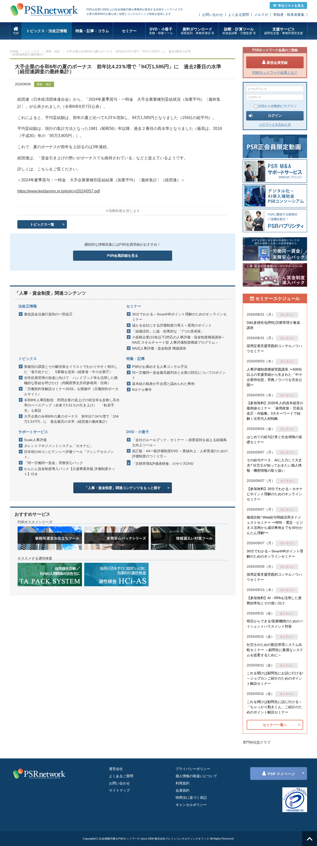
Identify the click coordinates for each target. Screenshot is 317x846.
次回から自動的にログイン (277, 106)
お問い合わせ (212, 15)
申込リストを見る (291, 5)
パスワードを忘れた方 (275, 124)
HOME (14, 51)
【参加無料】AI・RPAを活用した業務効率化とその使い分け (274, 600)
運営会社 (116, 769)
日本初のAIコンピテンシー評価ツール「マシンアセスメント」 (69, 454)
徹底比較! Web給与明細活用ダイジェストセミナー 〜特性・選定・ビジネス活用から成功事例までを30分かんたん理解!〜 (275, 525)
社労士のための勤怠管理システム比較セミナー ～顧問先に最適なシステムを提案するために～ (275, 650)
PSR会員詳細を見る (122, 256)
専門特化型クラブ (256, 742)
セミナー (129, 31)
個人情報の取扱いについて (196, 776)
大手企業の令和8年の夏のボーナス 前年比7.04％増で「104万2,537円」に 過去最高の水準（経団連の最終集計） (71, 418)
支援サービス (283, 31)
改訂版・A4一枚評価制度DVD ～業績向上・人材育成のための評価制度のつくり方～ (180, 453)
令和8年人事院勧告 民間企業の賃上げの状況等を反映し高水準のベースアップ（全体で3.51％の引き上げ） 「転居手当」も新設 (72, 405)
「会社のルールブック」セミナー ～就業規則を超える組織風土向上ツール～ (179, 442)
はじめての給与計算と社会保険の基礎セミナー (274, 439)
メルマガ (261, 15)
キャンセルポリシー (191, 805)
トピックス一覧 (42, 224)
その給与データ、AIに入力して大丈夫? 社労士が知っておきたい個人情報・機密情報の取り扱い (274, 465)
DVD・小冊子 (161, 31)
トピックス (32, 51)
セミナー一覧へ (275, 725)
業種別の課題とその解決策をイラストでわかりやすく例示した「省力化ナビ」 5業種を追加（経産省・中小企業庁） (71, 369)
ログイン (275, 116)
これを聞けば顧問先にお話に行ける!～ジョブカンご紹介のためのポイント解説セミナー (275, 678)
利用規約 (182, 783)
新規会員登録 (277, 63)
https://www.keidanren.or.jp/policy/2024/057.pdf (58, 191)
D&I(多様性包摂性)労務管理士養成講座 (273, 325)
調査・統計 (53, 51)
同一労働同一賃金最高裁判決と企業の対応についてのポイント (179, 375)
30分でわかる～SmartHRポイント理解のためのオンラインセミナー (179, 316)
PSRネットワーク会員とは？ (274, 72)
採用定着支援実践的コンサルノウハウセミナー (274, 348)
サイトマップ (119, 790)
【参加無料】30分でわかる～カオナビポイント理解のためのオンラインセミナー (275, 494)
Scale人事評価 (35, 440)
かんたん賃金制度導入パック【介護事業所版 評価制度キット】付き (69, 471)
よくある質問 (238, 15)
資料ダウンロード (197, 31)
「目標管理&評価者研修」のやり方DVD (162, 464)
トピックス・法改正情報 (46, 31)
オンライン (287, 314)
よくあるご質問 (121, 776)
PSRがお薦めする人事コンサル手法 (159, 367)
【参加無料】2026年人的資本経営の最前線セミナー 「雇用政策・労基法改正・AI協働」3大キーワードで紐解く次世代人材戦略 (275, 411)
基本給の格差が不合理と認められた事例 (163, 384)
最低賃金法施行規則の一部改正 (48, 314)
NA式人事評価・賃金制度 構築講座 (159, 348)
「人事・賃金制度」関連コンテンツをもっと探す (122, 488)
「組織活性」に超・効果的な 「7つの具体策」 (168, 331)
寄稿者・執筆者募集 (288, 15)
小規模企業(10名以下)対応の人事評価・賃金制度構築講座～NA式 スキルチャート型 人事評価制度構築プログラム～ (178, 339)
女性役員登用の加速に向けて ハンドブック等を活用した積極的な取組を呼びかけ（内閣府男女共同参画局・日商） (71, 380)
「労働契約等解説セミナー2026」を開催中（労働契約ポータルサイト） (71, 391)
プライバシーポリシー (193, 769)
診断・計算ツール (239, 31)
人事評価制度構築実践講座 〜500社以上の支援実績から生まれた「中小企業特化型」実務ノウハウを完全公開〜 (274, 377)
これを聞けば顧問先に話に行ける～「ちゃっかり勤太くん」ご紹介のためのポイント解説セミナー (274, 707)
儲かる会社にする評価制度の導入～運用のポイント (172, 325)
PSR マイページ (281, 774)
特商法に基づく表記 (191, 797)
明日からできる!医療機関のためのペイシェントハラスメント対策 (275, 623)
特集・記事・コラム (92, 31)
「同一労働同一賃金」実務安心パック (53, 463)
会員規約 (182, 790)
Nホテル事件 (142, 390)
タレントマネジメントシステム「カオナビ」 (58, 446)
